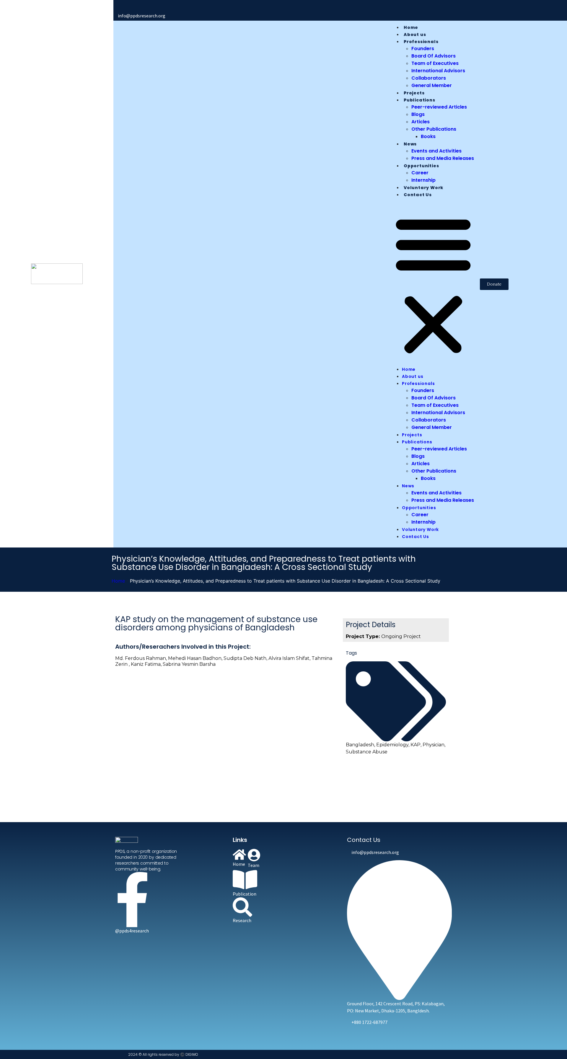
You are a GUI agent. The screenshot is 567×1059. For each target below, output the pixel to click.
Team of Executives (435, 63)
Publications (419, 100)
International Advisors (438, 70)
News (410, 144)
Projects (414, 93)
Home (411, 27)
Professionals (421, 42)
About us (415, 34)
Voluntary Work (423, 188)
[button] (433, 284)
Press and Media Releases (442, 158)
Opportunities (421, 166)
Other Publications (433, 129)
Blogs (418, 114)
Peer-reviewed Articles (439, 107)
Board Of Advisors (433, 56)
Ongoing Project (401, 636)
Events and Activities (436, 150)
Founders (422, 48)
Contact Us (418, 195)
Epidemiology (392, 744)
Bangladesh (360, 744)
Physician (433, 744)
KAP (415, 744)
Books (428, 136)
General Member (431, 85)
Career (419, 172)
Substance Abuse (366, 752)
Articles (420, 121)
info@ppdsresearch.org (141, 16)
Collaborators (428, 78)
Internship (423, 180)
